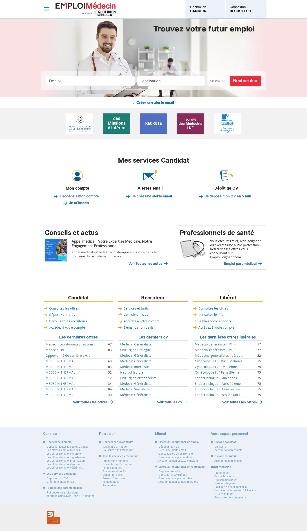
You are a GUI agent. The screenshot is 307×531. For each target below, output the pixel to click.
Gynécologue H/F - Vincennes (216, 367)
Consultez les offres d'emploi (176, 453)
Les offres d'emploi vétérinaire (65, 467)
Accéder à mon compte (228, 450)
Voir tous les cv (169, 402)
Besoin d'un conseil (114, 478)
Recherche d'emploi (59, 442)
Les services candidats (61, 473)
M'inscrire (220, 446)
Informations (221, 467)
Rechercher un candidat (117, 442)
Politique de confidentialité (230, 487)
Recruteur (153, 298)
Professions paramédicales (64, 487)
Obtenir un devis (112, 474)
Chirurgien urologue (135, 350)
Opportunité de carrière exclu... (69, 356)
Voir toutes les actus (145, 263)
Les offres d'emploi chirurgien (64, 453)
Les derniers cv (153, 337)
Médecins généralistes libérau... (219, 356)
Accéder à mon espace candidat (178, 460)
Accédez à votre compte (67, 327)
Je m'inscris (79, 203)
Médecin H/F (55, 350)
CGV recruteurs (223, 494)
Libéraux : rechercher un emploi (178, 442)
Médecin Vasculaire (135, 389)
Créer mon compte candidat (175, 457)
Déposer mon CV (57, 478)
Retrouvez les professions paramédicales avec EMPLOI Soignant (70, 494)
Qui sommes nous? (226, 480)
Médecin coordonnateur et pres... (71, 344)
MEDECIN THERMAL (60, 361)
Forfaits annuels (112, 467)
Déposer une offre (169, 471)
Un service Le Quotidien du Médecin (98, 13)
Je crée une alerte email (152, 196)
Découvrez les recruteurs (68, 321)
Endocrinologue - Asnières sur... (219, 389)
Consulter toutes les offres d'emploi (68, 446)
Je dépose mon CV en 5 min (228, 196)
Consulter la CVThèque (172, 474)
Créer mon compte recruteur (175, 478)
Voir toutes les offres (90, 402)
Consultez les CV (136, 314)
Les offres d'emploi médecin (64, 450)
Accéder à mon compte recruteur (178, 481)
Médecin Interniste (134, 367)
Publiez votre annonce (215, 321)
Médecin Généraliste (135, 344)
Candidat (78, 298)
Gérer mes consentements (230, 497)
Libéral (228, 298)
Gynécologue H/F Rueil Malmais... (220, 361)
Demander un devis (139, 327)
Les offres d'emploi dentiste (63, 464)
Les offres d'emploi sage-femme (66, 457)
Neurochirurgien (132, 372)
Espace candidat (225, 442)
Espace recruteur (225, 456)
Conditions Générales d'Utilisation (235, 490)
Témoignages (110, 481)
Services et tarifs (136, 308)
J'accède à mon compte (79, 196)
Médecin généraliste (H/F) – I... (217, 344)
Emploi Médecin (86, 9)
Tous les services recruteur (120, 456)
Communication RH (114, 471)
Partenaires (109, 485)
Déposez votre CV (62, 314)
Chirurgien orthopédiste (138, 378)
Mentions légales (224, 483)
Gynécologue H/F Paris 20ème (217, 372)
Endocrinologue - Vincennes (216, 378)
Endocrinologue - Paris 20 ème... (219, 384)
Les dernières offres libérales (228, 337)
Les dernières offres (78, 337)
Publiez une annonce (115, 460)
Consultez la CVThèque (117, 464)
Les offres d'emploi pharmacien (66, 460)
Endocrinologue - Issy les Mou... (218, 395)
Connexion (199, 8)
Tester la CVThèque (114, 446)
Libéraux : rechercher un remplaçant (181, 466)
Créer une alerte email (155, 102)
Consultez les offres (64, 308)
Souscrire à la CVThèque (117, 450)
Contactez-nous (224, 476)
